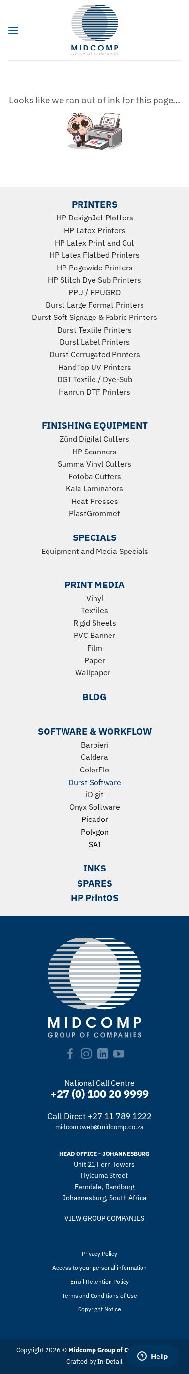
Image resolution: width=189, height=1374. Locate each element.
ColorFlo (94, 769)
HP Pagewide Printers (95, 267)
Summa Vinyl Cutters (94, 464)
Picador (94, 819)
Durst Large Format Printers (95, 305)
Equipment (60, 551)
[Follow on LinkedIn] (102, 1055)
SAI (95, 844)
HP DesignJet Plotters (94, 217)
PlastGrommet (94, 513)
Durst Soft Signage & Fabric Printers (94, 317)
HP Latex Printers (95, 230)
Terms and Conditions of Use (99, 1295)
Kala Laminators (94, 488)
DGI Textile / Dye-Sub (94, 379)
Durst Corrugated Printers (94, 354)
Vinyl (94, 598)
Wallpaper (92, 672)
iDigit (95, 794)
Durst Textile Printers (94, 330)
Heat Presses (94, 501)
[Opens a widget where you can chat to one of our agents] (152, 1357)
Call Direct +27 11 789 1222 (99, 1116)
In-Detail (110, 1361)
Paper (94, 660)
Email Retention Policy (99, 1281)
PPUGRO (105, 292)
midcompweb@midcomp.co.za (99, 1127)
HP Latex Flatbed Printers (94, 255)
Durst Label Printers (95, 342)
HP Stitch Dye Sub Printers (94, 280)
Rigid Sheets (94, 623)
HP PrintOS (95, 897)
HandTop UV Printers (94, 367)
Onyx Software (94, 807)
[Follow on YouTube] (118, 1055)
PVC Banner (94, 635)
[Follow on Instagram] (86, 1055)
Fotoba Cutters (94, 476)
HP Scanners (94, 451)
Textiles (94, 610)
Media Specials (122, 551)
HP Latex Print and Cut (94, 243)
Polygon (95, 832)
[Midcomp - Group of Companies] (94, 30)
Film (94, 648)
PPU (75, 292)
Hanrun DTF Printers (94, 392)
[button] (13, 30)
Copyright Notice (99, 1309)
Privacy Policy (99, 1253)
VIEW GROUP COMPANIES (104, 1218)
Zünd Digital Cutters (94, 439)
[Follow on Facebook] (70, 1055)
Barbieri (95, 745)
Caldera (94, 757)
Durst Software (94, 782)
